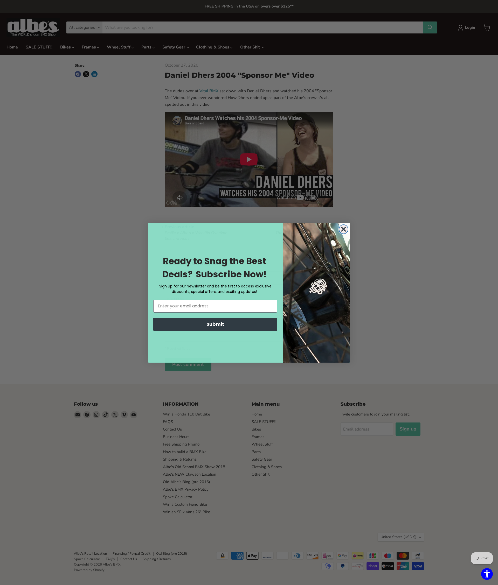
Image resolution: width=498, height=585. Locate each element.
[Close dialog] (343, 229)
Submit (215, 324)
